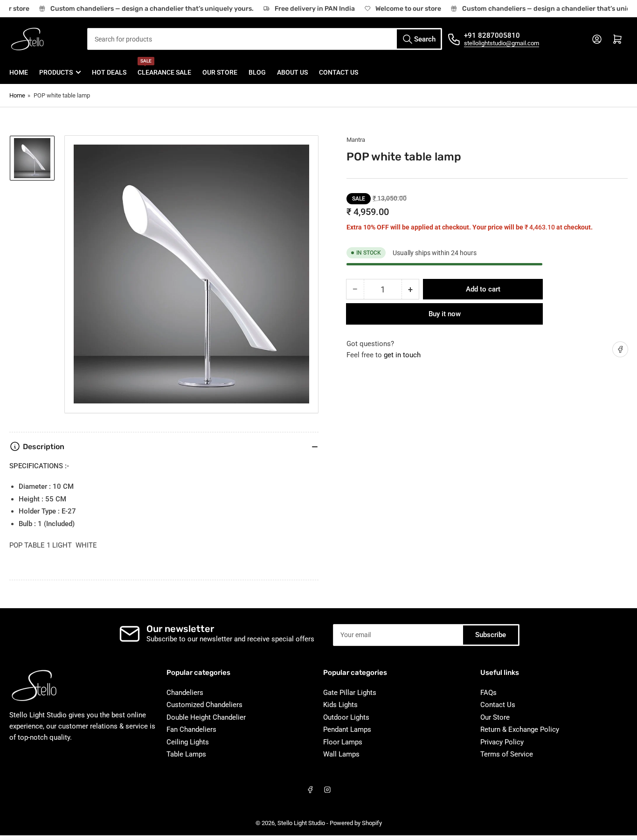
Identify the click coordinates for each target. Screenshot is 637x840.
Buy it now (445, 314)
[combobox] (264, 39)
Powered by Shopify (356, 822)
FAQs (488, 692)
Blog (257, 72)
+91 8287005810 (492, 35)
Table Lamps (186, 754)
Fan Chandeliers (191, 729)
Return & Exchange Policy (519, 729)
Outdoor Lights (346, 717)
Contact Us (338, 72)
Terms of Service (506, 754)
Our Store (219, 72)
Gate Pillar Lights (349, 692)
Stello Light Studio (301, 822)
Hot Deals (109, 72)
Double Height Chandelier (206, 717)
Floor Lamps (342, 742)
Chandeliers (184, 692)
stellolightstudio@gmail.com (501, 43)
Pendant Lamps (347, 729)
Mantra (355, 139)
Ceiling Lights (187, 742)
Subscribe (490, 635)
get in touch (402, 355)
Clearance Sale (164, 68)
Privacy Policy (502, 742)
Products (56, 72)
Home (18, 72)
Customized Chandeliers (204, 705)
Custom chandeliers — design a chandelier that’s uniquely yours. (148, 9)
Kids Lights (340, 705)
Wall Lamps (341, 754)
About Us (292, 72)
